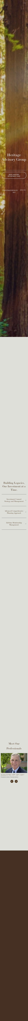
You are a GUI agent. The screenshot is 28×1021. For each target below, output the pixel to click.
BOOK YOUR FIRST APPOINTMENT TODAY (14, 175)
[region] (14, 768)
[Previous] (12, 781)
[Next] (16, 781)
